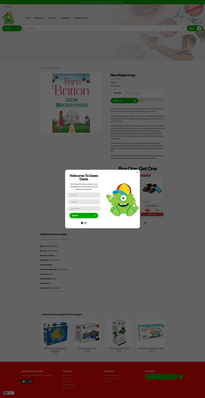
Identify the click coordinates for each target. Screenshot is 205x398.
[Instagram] (85, 223)
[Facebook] (82, 223)
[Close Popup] (137, 172)
